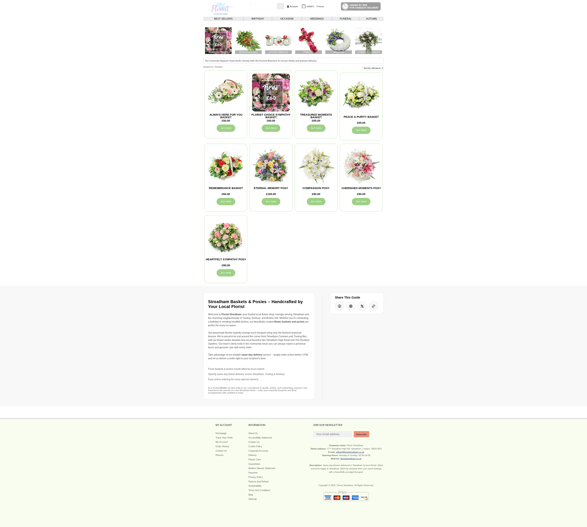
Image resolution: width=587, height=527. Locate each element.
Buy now (226, 128)
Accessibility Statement (260, 437)
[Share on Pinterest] (350, 306)
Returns (219, 455)
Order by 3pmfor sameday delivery (364, 6)
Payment (252, 472)
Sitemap (252, 499)
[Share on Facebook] (339, 306)
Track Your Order (224, 437)
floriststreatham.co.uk (351, 458)
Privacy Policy (255, 477)
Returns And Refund (258, 481)
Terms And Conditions (259, 490)
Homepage (221, 433)
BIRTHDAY (258, 18)
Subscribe (361, 434)
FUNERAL (346, 18)
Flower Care (254, 459)
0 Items (320, 6)
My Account (221, 442)
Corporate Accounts (258, 450)
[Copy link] (373, 306)
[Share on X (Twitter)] (362, 306)
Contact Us (221, 450)
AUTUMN (371, 18)
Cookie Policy (255, 446)
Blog (250, 494)
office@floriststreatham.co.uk (350, 452)
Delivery (252, 455)
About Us (253, 433)
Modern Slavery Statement (261, 468)
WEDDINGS (317, 18)
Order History (222, 446)
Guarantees (254, 464)
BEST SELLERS (223, 18)
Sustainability (255, 485)
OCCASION (287, 18)
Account (294, 6)
